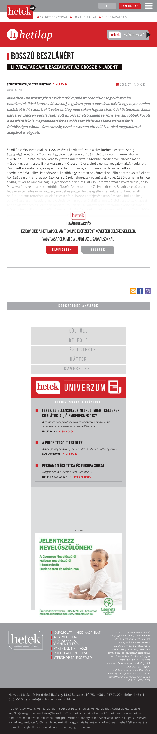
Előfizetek (62, 250)
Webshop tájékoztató (73, 658)
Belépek (98, 250)
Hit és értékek (82, 477)
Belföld (67, 431)
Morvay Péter (51, 454)
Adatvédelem (65, 637)
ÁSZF (84, 648)
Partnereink (65, 648)
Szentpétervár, (17, 84)
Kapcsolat (63, 632)
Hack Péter (49, 431)
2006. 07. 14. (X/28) (132, 84)
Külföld (61, 84)
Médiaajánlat (88, 632)
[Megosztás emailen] (133, 291)
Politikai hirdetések (72, 653)
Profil (107, 6)
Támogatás (130, 6)
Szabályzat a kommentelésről (67, 642)
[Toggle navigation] (148, 7)
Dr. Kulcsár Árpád (55, 477)
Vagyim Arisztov (39, 84)
